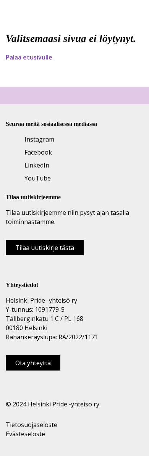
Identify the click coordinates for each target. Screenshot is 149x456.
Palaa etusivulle (29, 57)
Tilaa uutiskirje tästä (44, 247)
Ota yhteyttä (33, 363)
